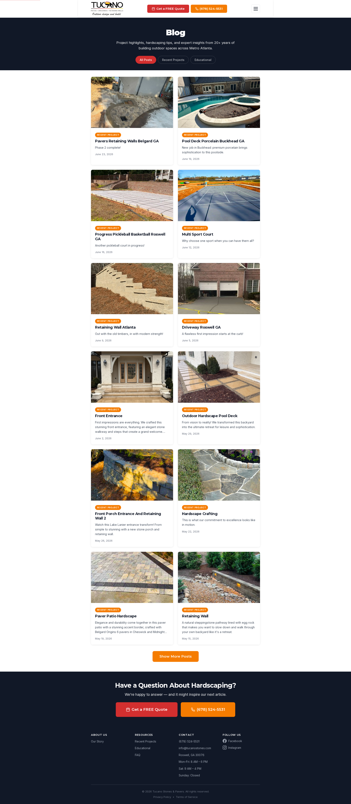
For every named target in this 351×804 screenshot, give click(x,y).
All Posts (146, 60)
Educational (203, 60)
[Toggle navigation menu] (255, 8)
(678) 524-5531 (211, 709)
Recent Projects (173, 60)
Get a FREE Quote (149, 709)
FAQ (137, 755)
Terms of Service (187, 797)
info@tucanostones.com (195, 748)
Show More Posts (175, 656)
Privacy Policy (162, 797)
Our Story (97, 741)
